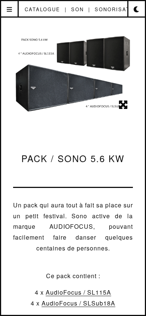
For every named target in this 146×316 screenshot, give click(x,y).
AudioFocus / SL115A (78, 292)
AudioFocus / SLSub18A (78, 303)
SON (77, 9)
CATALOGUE (42, 9)
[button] (10, 9)
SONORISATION (118, 9)
